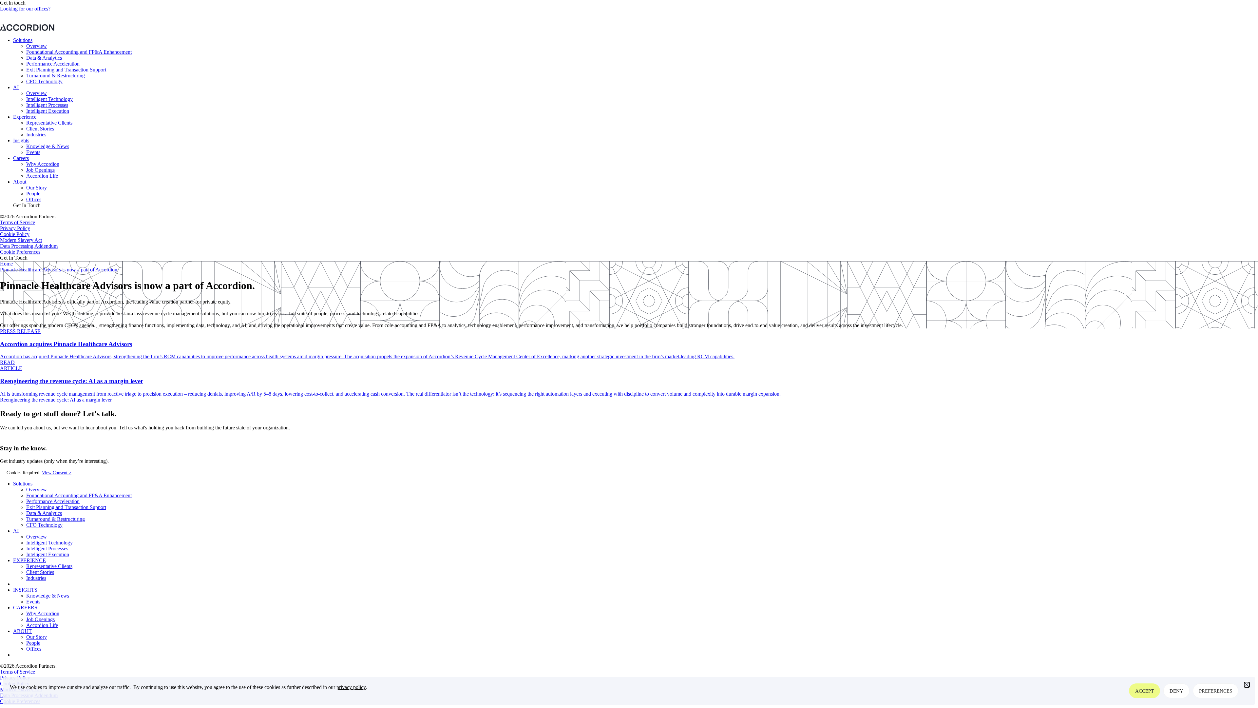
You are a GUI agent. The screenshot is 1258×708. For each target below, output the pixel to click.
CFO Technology (44, 81)
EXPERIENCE (29, 560)
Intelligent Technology (49, 99)
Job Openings (40, 170)
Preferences (1215, 691)
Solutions (22, 40)
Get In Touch (27, 205)
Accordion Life (42, 176)
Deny (1176, 691)
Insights (21, 140)
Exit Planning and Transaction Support (66, 69)
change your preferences (692, 21)
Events (33, 152)
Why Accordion (42, 164)
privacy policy (351, 687)
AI (16, 87)
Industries (36, 134)
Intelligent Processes (47, 105)
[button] (1246, 684)
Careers (21, 158)
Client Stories (40, 128)
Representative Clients (49, 123)
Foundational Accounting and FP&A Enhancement (79, 52)
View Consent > (56, 472)
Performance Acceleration (53, 64)
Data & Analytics (44, 58)
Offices (33, 199)
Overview (36, 46)
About (19, 182)
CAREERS (25, 607)
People (33, 193)
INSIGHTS (25, 590)
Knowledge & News (47, 146)
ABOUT (22, 631)
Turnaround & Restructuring (55, 75)
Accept (1144, 691)
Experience (24, 117)
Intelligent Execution (47, 111)
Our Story (36, 187)
